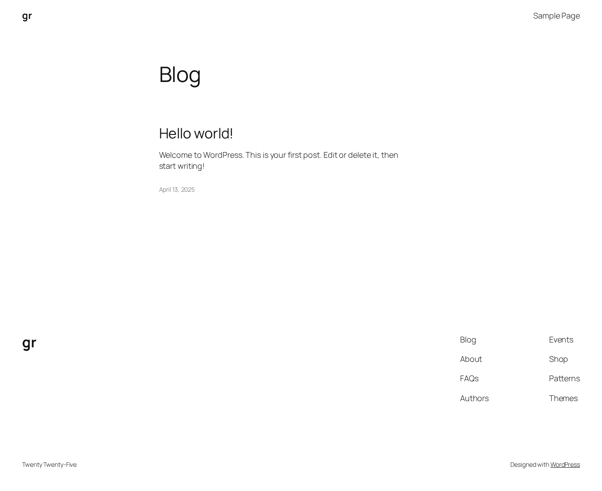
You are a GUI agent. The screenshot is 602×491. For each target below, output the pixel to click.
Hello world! (196, 133)
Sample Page (556, 15)
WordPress (565, 464)
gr (27, 15)
